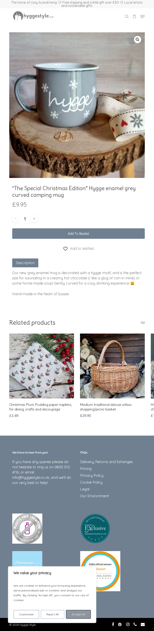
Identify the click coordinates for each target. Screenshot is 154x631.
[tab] (25, 262)
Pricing (85, 468)
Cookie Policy (91, 482)
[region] (52, 594)
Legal (84, 489)
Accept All (78, 614)
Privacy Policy (91, 475)
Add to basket (78, 233)
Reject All (52, 614)
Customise (26, 614)
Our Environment (94, 496)
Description (25, 262)
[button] (142, 16)
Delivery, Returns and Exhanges (106, 461)
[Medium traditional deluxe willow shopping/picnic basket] (112, 366)
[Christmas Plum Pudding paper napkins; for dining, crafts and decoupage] (41, 366)
